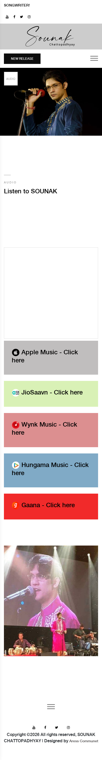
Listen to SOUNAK (30, 191)
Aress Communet (83, 741)
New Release (22, 59)
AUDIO (10, 182)
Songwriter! (17, 5)
